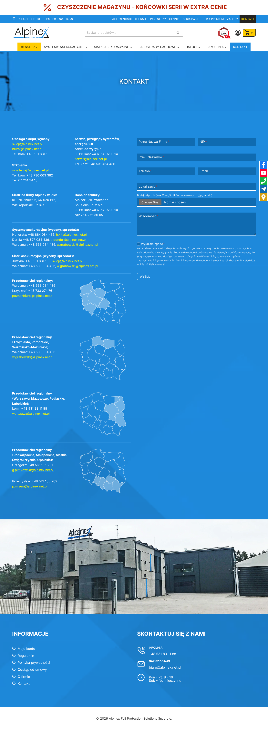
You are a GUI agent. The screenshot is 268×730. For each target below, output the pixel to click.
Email (205, 171)
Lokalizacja (148, 186)
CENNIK (174, 19)
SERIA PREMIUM (213, 19)
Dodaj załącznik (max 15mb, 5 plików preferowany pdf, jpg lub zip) (174, 195)
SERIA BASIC (191, 19)
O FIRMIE (141, 19)
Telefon (145, 171)
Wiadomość (148, 216)
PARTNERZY (158, 19)
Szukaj (179, 33)
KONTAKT (247, 19)
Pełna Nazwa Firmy (154, 142)
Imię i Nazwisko (151, 157)
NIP (203, 142)
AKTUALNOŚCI (122, 19)
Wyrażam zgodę (153, 243)
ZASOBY (232, 19)
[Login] (238, 33)
